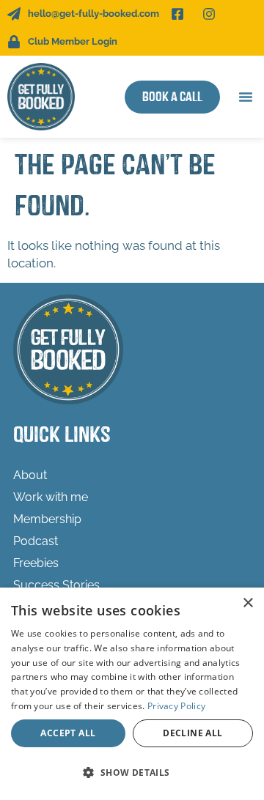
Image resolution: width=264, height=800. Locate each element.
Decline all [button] (192, 733)
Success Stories (56, 585)
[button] (246, 97)
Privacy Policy (176, 706)
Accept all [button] (67, 733)
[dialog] (132, 694)
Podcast (35, 541)
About (30, 475)
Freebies (36, 563)
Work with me (50, 497)
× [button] (247, 603)
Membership (47, 519)
